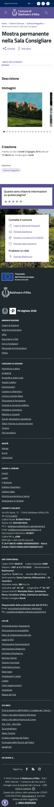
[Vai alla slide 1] (4, 132)
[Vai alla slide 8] (24, 132)
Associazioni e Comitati (13, 500)
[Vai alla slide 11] (33, 132)
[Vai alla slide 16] (47, 132)
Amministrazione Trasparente (16, 626)
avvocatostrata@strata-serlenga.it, (25, 608)
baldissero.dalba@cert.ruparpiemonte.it (26, 526)
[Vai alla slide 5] (15, 132)
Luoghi (5, 478)
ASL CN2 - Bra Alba (11, 724)
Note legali (7, 671)
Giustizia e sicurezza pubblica (15, 405)
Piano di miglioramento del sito (16, 635)
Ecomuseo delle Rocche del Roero (18, 742)
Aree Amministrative (11, 330)
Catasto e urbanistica (12, 391)
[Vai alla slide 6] (18, 132)
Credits (5, 680)
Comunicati (7, 457)
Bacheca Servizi (9, 658)
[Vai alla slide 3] (10, 132)
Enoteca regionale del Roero (15, 737)
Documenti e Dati (10, 339)
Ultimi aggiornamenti (12, 685)
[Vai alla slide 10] (30, 132)
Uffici (4, 334)
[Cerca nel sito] (46, 12)
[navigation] (5, 12)
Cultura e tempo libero (12, 396)
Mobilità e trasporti (11, 414)
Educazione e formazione (13, 400)
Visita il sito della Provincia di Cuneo (19, 719)
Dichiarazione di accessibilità (15, 630)
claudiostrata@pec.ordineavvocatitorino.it (26, 612)
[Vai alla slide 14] (41, 132)
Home (4, 23)
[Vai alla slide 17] (50, 132)
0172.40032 (11, 516)
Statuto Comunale (10, 662)
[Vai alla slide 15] (44, 132)
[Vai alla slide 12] (36, 132)
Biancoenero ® (29, 796)
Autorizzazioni (8, 387)
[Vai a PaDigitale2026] (19, 310)
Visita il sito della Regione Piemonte (19, 715)
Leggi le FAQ (8, 639)
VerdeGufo (7, 747)
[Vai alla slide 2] (7, 132)
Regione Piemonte (10, 3)
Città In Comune (23, 788)
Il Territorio (7, 482)
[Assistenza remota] (33, 788)
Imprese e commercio (12, 409)
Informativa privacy (11, 667)
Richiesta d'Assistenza (12, 653)
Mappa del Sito (9, 694)
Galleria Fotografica (11, 487)
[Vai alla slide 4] (13, 132)
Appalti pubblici (9, 382)
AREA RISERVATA (27, 802)
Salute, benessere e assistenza (16, 419)
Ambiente (6, 373)
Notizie (5, 448)
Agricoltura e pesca (11, 368)
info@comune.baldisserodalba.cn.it (24, 529)
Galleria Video (8, 491)
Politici (5, 352)
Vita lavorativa (9, 432)
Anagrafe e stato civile (12, 377)
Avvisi (4, 453)
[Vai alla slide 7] (21, 132)
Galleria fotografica (35, 23)
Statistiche (7, 690)
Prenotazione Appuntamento (16, 644)
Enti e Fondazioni (10, 343)
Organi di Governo (10, 325)
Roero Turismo (8, 733)
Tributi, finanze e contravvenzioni (17, 423)
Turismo (5, 428)
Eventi (5, 473)
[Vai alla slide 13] (38, 132)
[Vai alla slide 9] (27, 132)
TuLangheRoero (9, 728)
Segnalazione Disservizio (13, 648)
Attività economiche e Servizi (16, 496)
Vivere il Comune (17, 23)
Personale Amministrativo (14, 348)
